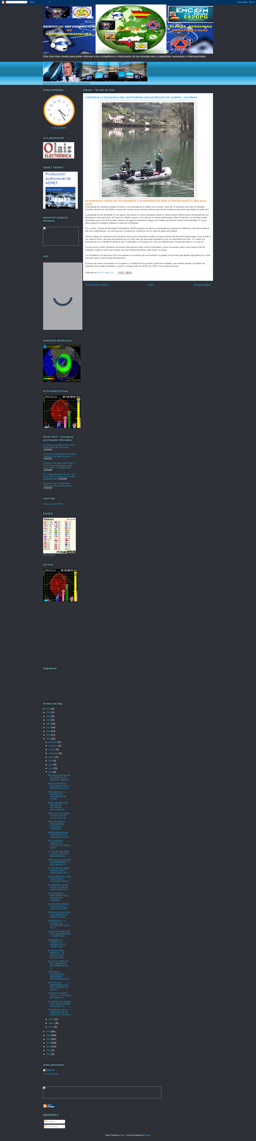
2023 (48, 720)
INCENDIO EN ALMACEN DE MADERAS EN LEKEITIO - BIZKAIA (59, 777)
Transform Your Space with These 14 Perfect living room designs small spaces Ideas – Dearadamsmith (59, 465)
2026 (48, 709)
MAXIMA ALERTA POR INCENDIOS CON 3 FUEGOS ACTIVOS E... (59, 834)
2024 (48, 716)
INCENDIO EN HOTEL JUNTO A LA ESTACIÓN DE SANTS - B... (59, 995)
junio (51, 764)
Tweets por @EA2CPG (53, 504)
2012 (48, 1050)
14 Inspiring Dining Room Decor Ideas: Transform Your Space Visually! (59, 455)
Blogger (147, 1135)
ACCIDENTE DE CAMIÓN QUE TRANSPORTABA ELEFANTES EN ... (59, 1004)
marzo (52, 1019)
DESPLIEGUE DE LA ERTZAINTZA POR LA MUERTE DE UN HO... (59, 786)
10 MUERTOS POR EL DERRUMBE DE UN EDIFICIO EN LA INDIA (59, 1012)
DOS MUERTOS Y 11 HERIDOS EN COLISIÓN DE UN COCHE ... (57, 795)
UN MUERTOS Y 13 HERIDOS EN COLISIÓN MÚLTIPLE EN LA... (58, 924)
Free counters (49, 555)
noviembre (53, 746)
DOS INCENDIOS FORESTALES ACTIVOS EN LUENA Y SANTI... (59, 844)
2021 (48, 727)
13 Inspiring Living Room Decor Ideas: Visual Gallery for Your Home (59, 446)
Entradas (50, 1121)
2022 (48, 724)
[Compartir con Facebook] (127, 272)
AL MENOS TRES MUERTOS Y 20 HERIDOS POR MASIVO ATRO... (56, 954)
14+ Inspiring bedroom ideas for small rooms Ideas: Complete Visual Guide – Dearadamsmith (59, 476)
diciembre (53, 742)
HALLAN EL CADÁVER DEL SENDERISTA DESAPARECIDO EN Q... (58, 964)
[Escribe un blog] (122, 272)
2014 (48, 1043)
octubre (52, 749)
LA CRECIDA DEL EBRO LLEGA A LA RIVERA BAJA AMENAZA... (58, 853)
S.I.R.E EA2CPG (59, 128)
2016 (48, 1035)
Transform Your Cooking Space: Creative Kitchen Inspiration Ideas (57, 484)
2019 (48, 735)
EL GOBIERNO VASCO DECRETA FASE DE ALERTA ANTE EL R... (59, 887)
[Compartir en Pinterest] (130, 272)
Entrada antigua (202, 284)
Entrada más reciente (96, 284)
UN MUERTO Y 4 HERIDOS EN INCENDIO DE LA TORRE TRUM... (56, 943)
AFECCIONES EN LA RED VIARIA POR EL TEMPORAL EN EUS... (59, 879)
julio (51, 761)
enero (51, 1027)
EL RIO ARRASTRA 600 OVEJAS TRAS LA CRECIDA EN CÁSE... (58, 906)
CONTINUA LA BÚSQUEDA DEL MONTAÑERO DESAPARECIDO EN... (59, 975)
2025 (48, 712)
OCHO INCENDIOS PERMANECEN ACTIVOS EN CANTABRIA (56, 825)
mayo (51, 768)
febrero (52, 1023)
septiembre (54, 753)
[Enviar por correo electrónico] (119, 272)
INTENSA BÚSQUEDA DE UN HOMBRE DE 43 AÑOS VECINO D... (59, 914)
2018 (48, 739)
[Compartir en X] (124, 272)
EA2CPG (50, 1070)
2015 (48, 1039)
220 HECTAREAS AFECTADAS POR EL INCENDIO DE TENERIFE (58, 897)
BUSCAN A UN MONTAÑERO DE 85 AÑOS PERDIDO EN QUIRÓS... (58, 986)
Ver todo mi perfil (50, 1074)
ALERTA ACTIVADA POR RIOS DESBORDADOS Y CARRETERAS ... (59, 933)
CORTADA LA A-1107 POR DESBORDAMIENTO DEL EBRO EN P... (59, 862)
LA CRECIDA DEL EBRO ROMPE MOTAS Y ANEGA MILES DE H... (59, 870)
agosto (52, 757)
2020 (48, 731)
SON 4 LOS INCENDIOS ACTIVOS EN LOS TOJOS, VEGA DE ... (58, 815)
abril (51, 772)
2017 (48, 1032)
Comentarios (52, 1126)
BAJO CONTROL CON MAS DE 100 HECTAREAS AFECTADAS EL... (58, 806)
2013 (48, 1046)
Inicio (151, 284)
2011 (48, 1054)
